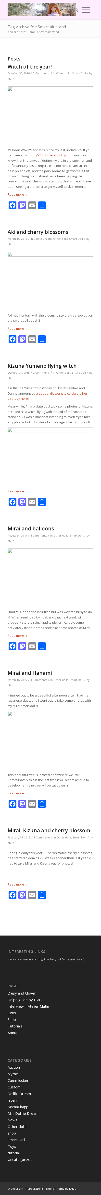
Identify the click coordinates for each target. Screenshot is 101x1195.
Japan (12, 1100)
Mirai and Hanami (30, 672)
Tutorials (15, 1026)
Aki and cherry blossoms (38, 232)
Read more (16, 194)
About (13, 1032)
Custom (14, 1087)
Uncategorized (20, 1159)
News (12, 1119)
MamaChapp (18, 1106)
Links (12, 1012)
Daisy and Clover (22, 993)
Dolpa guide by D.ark (25, 999)
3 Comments (41, 73)
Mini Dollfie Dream (23, 1113)
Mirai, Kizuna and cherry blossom (49, 830)
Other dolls (63, 73)
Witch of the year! (30, 66)
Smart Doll (79, 73)
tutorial (14, 1152)
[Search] (74, 10)
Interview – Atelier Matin (28, 1006)
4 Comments (38, 535)
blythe (13, 1073)
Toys (12, 1146)
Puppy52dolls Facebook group (50, 155)
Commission (18, 1080)
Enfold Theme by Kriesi (61, 1188)
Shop (12, 1019)
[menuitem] (74, 10)
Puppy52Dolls (34, 1188)
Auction (14, 1067)
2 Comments (41, 372)
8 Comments (42, 837)
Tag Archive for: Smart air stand (37, 27)
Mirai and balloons (31, 528)
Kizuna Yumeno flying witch (42, 365)
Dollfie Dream (43, 238)
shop (12, 1133)
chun (11, 79)
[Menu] (85, 10)
